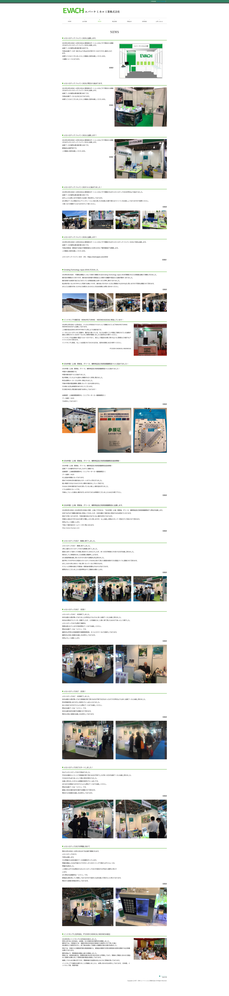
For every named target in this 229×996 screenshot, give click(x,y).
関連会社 (129, 21)
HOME (69, 21)
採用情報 (144, 21)
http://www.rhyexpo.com (70, 528)
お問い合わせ (159, 21)
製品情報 (114, 21)
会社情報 (84, 21)
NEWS (99, 21)
